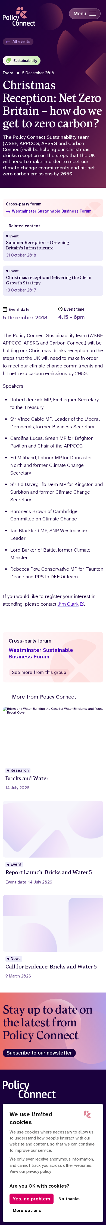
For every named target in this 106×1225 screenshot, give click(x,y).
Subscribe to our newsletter (39, 1053)
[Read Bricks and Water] (53, 749)
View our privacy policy (30, 1171)
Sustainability (25, 60)
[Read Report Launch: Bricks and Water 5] (53, 843)
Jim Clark (68, 604)
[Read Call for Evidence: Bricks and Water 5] (53, 937)
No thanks (69, 1199)
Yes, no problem (31, 1199)
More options (27, 1210)
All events (21, 41)
